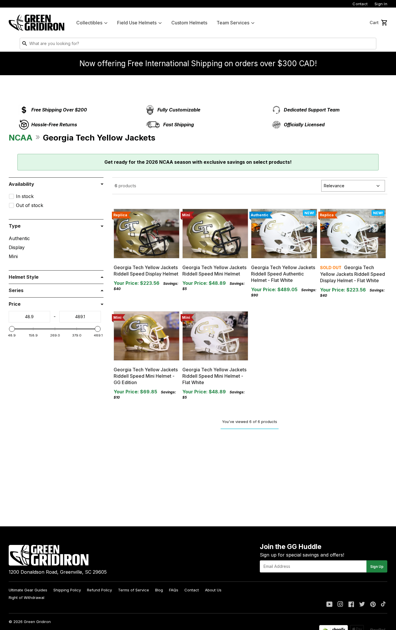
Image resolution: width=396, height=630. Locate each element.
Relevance (334, 185)
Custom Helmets (189, 23)
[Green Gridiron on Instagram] (340, 605)
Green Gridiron (37, 621)
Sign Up (377, 566)
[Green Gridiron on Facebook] (351, 605)
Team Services (233, 23)
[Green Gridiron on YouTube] (329, 605)
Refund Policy (99, 590)
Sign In (381, 3)
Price (15, 304)
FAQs (173, 590)
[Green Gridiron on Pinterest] (373, 605)
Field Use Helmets (137, 23)
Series (16, 290)
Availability (21, 184)
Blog (159, 590)
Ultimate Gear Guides (28, 590)
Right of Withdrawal (26, 597)
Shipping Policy (67, 590)
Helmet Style (24, 277)
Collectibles (89, 23)
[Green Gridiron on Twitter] (362, 605)
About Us (213, 590)
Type (15, 226)
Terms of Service (133, 590)
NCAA (20, 138)
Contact (360, 3)
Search (370, 45)
